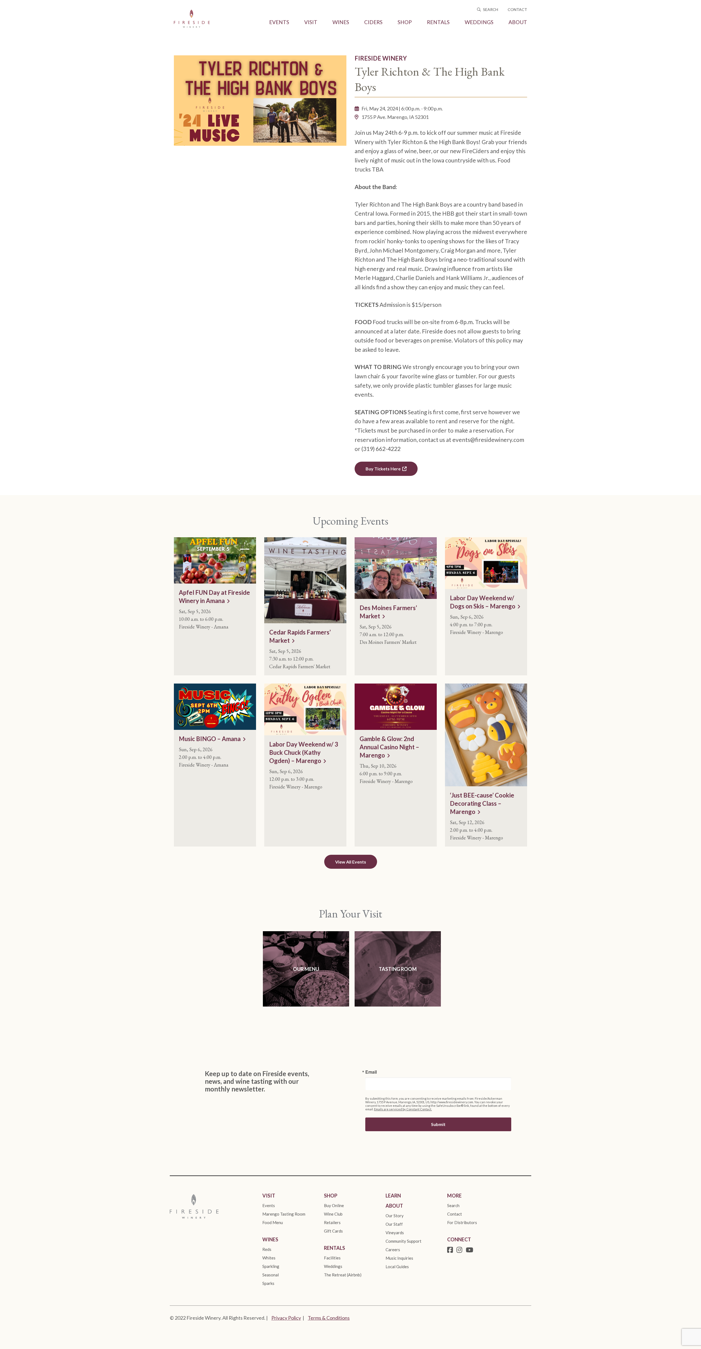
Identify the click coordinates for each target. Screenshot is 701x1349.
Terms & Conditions (329, 1318)
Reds (266, 1249)
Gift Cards (333, 1230)
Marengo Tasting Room (283, 1213)
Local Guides (397, 1266)
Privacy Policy (286, 1318)
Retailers (332, 1222)
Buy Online (334, 1205)
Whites (268, 1257)
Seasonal (270, 1274)
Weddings (479, 22)
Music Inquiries (399, 1258)
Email (371, 1072)
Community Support (403, 1241)
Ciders (373, 22)
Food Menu (272, 1222)
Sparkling (270, 1266)
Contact (517, 9)
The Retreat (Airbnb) (342, 1274)
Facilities (332, 1257)
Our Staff (394, 1224)
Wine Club (333, 1213)
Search (490, 9)
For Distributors (462, 1222)
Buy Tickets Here (383, 468)
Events (279, 22)
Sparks (268, 1283)
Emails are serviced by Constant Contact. (403, 1109)
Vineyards (395, 1232)
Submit (438, 1124)
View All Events (350, 861)
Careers (393, 1249)
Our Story (395, 1215)
